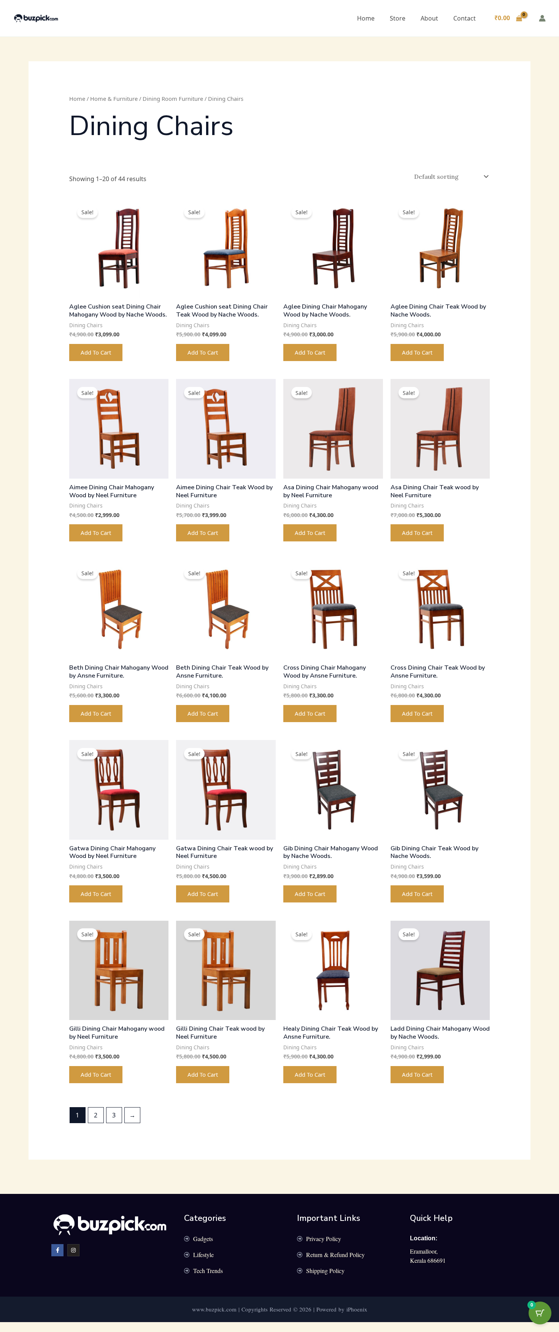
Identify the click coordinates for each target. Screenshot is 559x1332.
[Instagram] (73, 1250)
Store (397, 18)
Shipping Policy (325, 1271)
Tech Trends (208, 1271)
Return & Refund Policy (335, 1255)
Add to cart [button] (96, 352)
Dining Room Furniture (173, 98)
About (429, 18)
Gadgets (203, 1239)
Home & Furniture (114, 98)
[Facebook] (57, 1250)
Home (366, 18)
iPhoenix (356, 1309)
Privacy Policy (323, 1239)
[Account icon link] (542, 18)
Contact (464, 18)
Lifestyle (203, 1255)
